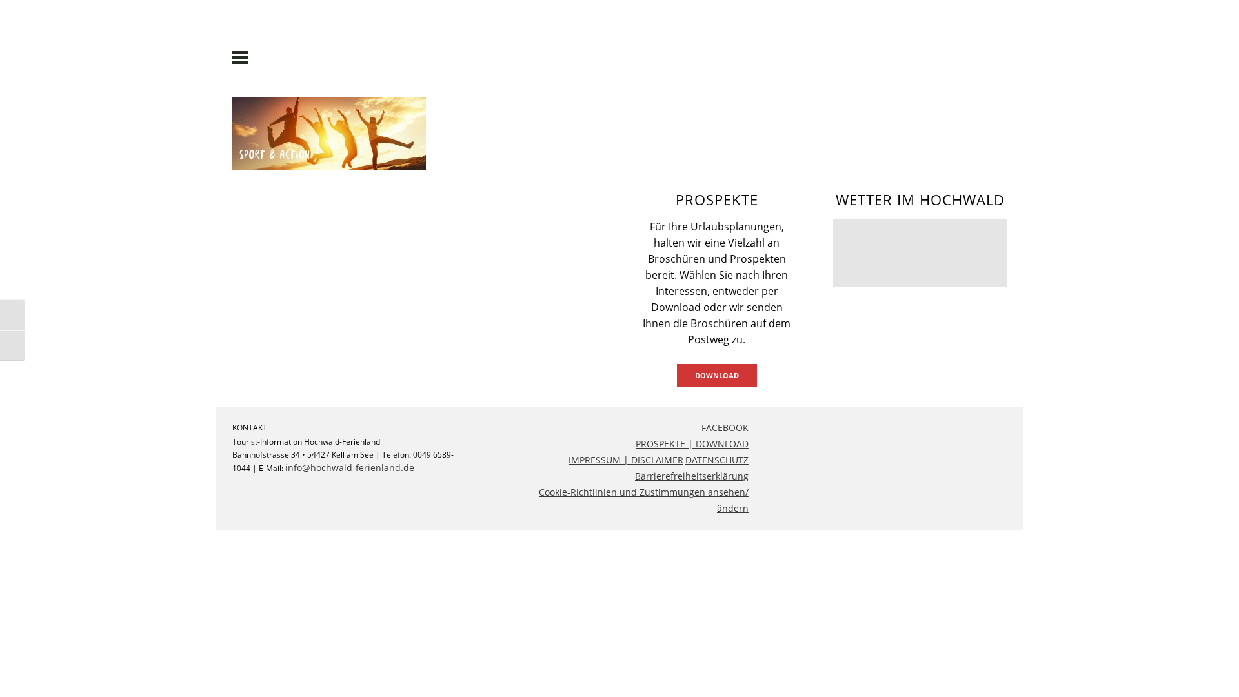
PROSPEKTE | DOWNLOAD (692, 444)
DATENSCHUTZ (717, 460)
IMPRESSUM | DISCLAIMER (626, 460)
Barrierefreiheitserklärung (692, 476)
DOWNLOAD (717, 375)
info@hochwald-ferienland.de (349, 467)
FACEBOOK (725, 427)
